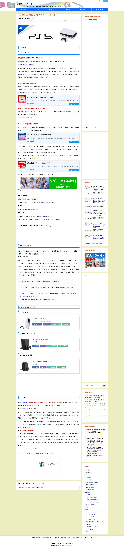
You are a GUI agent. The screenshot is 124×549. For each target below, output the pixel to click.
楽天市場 (88, 524)
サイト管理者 (98, 398)
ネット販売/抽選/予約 (92, 482)
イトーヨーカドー (92, 0)
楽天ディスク (46, 324)
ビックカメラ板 (85, 0)
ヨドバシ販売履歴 (91, 484)
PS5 (87, 475)
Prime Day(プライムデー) (92, 519)
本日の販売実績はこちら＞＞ (26, 65)
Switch (87, 492)
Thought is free (69, 545)
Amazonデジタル (56, 324)
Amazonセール (89, 512)
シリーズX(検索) (52, 367)
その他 (87, 531)
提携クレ (48, 202)
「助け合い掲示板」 (23, 402)
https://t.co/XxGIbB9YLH (92, 450)
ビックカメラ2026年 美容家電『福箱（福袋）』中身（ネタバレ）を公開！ (99, 238)
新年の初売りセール (91, 514)
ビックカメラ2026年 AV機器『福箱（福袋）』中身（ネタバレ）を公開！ (99, 189)
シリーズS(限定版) (63, 345)
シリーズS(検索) (61, 367)
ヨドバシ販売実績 (92, 497)
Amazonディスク (37, 324)
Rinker (37, 320)
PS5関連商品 (90, 489)
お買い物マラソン (91, 526)
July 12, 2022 (51, 299)
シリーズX (36, 345)
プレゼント (88, 472)
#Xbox (33, 296)
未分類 (87, 509)
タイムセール (90, 517)
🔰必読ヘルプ (100, 0)
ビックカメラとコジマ (24, 149)
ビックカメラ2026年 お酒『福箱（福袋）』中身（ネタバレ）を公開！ (99, 226)
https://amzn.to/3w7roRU (25, 117)
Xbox (87, 507)
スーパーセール (90, 529)
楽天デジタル (66, 324)
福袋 (87, 470)
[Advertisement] (49, 236)
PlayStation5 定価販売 (38, 318)
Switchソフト (90, 504)
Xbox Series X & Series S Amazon (40, 339)
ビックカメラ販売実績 (93, 499)
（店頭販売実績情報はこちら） (30, 199)
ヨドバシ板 (78, 0)
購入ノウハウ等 (31, 18)
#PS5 (30, 296)
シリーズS (43, 345)
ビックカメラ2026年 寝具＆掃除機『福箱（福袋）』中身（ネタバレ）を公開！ (99, 201)
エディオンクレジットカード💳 (51, 219)
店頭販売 (89, 477)
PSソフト (89, 480)
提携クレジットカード (26, 92)
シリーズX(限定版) (52, 345)
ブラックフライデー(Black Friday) (94, 521)
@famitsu (25, 296)
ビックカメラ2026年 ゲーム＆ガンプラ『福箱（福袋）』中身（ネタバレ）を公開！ (99, 214)
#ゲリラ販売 (94, 451)
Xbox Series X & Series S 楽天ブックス (42, 361)
